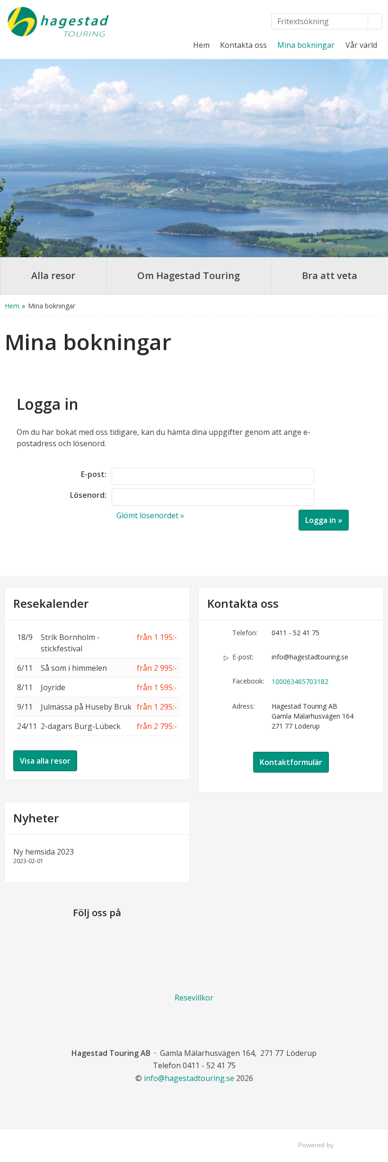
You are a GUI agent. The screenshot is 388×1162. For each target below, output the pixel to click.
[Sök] (375, 21)
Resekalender (50, 603)
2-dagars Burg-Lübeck (81, 726)
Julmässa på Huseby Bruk (86, 707)
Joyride (53, 687)
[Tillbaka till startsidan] (58, 22)
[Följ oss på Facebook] (97, 940)
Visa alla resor (45, 761)
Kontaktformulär (291, 762)
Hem (201, 45)
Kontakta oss (243, 45)
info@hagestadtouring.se (310, 656)
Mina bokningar (306, 45)
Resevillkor (194, 997)
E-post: (93, 474)
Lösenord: (88, 495)
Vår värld (361, 45)
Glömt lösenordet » (150, 515)
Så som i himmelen (74, 668)
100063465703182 (300, 681)
